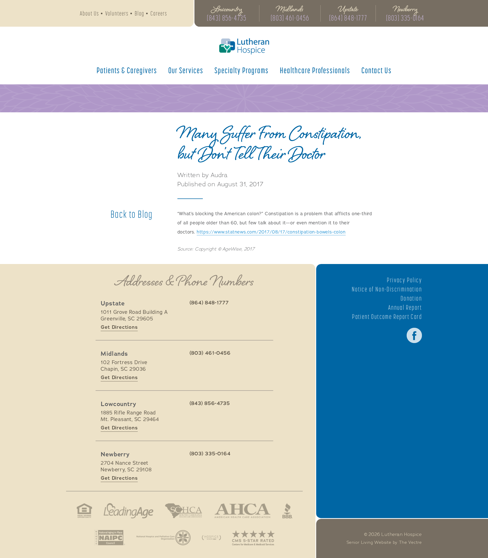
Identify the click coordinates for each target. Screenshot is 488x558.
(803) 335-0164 (405, 18)
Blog (139, 13)
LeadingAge (128, 510)
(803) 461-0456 (290, 18)
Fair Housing (85, 510)
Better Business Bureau (287, 510)
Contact (376, 70)
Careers (158, 13)
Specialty (242, 70)
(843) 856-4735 (226, 18)
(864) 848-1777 (348, 18)
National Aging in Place (109, 537)
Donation (411, 298)
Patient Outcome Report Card (387, 316)
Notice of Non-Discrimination (387, 289)
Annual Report (405, 307)
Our (185, 70)
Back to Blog (132, 214)
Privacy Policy (404, 280)
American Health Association (242, 510)
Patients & (127, 70)
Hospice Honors (211, 537)
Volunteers (117, 13)
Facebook (414, 335)
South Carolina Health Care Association (183, 510)
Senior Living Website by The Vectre (384, 542)
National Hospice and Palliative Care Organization (163, 537)
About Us (89, 13)
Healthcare (315, 70)
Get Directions (119, 327)
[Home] (244, 46)
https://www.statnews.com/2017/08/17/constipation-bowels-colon (271, 232)
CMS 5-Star (253, 537)
